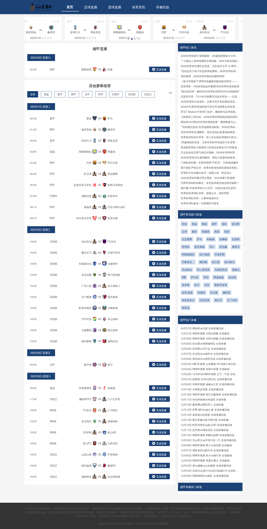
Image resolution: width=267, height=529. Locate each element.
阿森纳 (205, 231)
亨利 (206, 277)
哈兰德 (216, 262)
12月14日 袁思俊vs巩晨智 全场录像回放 (203, 414)
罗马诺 (195, 277)
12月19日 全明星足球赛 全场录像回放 (202, 389)
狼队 (224, 224)
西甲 (73, 94)
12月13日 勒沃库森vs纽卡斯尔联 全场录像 (205, 420)
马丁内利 (232, 300)
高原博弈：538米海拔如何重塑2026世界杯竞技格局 (210, 86)
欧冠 (184, 224)
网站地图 (164, 523)
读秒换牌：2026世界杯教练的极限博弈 (203, 76)
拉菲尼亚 (204, 300)
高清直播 (161, 69)
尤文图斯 (187, 239)
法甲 (87, 94)
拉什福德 (204, 254)
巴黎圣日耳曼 (188, 262)
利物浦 (211, 239)
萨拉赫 (223, 247)
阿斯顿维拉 (188, 254)
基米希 (185, 285)
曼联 (194, 231)
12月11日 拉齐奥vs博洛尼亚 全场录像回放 (205, 430)
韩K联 (53, 410)
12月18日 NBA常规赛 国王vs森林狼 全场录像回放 (209, 394)
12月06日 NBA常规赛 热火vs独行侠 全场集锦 (206, 455)
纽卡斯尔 (229, 262)
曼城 (204, 224)
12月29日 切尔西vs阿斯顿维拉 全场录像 (203, 343)
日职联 (132, 94)
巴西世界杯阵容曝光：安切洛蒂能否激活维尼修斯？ (210, 183)
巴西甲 (116, 94)
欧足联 (232, 277)
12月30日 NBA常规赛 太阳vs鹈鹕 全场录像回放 (207, 338)
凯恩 (226, 231)
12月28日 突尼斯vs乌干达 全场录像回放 (203, 348)
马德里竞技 (221, 269)
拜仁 (212, 247)
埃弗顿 (223, 239)
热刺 (216, 231)
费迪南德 (218, 277)
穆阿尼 (226, 292)
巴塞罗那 (220, 254)
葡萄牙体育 (220, 285)
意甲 (59, 94)
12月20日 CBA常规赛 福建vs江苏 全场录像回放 (207, 384)
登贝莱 (214, 292)
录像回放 (162, 7)
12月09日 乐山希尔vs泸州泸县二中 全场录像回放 (208, 440)
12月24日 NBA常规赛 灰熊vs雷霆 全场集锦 (205, 369)
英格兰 (236, 269)
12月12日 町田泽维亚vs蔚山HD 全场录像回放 (206, 425)
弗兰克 (218, 300)
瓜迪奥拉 (187, 269)
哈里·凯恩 (187, 292)
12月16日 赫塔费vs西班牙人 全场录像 (202, 404)
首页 (70, 7)
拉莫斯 (236, 239)
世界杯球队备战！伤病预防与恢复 (200, 203)
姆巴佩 (203, 262)
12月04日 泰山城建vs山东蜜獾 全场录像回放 (206, 465)
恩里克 (185, 308)
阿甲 (100, 94)
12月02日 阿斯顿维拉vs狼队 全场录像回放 (205, 475)
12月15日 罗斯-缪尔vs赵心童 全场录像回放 (205, 409)
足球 (184, 231)
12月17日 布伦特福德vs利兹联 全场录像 (203, 399)
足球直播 (90, 7)
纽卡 (196, 285)
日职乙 (148, 94)
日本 (206, 285)
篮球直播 (114, 7)
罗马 (199, 239)
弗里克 (236, 247)
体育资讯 (138, 7)
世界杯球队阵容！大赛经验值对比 (200, 198)
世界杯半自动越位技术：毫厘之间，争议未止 (206, 172)
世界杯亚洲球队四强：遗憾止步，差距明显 (205, 193)
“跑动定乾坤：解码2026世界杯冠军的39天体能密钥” (210, 91)
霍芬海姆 (199, 247)
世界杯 (185, 247)
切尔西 (235, 224)
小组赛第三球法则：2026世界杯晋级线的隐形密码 (209, 117)
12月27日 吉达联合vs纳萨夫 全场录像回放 (205, 353)
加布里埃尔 (188, 300)
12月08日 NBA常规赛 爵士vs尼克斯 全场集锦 (206, 445)
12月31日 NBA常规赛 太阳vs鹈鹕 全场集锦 (205, 333)
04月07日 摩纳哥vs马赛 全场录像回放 (202, 328)
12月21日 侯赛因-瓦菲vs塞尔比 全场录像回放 (206, 379)
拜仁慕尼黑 (203, 269)
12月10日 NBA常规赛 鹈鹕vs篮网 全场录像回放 (207, 435)
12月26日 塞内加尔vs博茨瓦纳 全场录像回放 (206, 359)
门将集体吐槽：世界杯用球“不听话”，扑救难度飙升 (209, 162)
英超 (46, 94)
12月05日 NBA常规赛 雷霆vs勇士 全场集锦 (205, 460)
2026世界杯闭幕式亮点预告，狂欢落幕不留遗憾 (208, 178)
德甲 (52, 69)
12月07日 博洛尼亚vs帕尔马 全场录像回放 (205, 450)
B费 (184, 277)
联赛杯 (201, 292)
